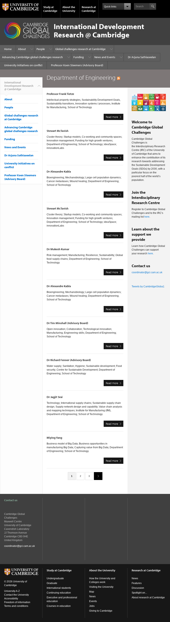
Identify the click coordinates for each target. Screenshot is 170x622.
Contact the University (16, 594)
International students (59, 587)
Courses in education (59, 606)
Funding (78, 57)
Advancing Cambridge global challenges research (32, 57)
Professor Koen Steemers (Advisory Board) (77, 65)
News (92, 596)
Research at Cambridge (89, 9)
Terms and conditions (16, 606)
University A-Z (12, 591)
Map (91, 591)
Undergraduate (55, 578)
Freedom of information (17, 602)
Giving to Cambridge (100, 610)
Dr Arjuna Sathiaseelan (142, 57)
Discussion (138, 587)
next (98, 476)
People (40, 49)
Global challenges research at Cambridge (80, 49)
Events (93, 601)
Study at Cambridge (50, 9)
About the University (68, 9)
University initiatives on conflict (23, 65)
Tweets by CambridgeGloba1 (148, 286)
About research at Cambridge (148, 597)
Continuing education (59, 592)
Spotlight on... (139, 592)
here (146, 216)
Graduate (52, 583)
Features (137, 583)
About (22, 49)
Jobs (92, 606)
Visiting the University (101, 586)
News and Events (104, 57)
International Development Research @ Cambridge (18, 86)
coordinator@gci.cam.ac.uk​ (147, 272)
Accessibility (11, 598)
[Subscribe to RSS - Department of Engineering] (118, 77)
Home (8, 49)
